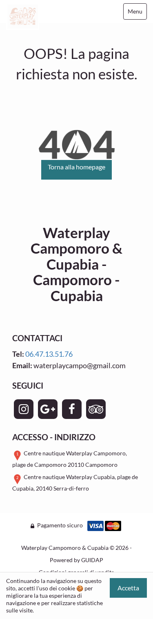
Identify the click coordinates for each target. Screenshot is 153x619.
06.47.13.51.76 (49, 353)
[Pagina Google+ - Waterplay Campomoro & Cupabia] (47, 409)
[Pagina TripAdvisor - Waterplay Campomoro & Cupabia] (95, 409)
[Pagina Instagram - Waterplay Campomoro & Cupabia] (23, 409)
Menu (135, 11)
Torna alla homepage (76, 167)
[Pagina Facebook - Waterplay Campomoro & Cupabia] (71, 409)
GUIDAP (92, 559)
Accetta (128, 588)
